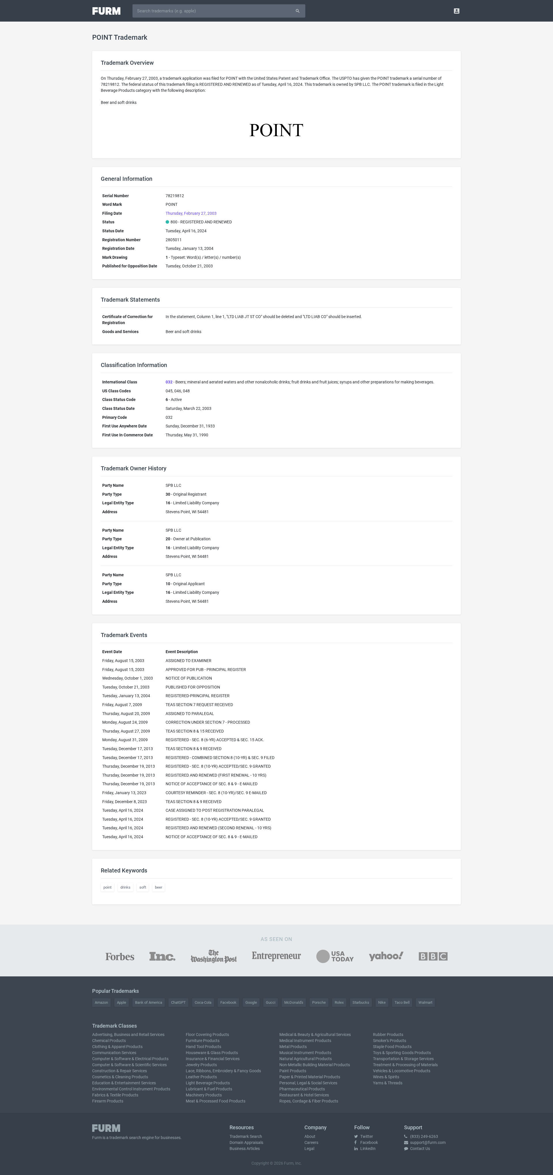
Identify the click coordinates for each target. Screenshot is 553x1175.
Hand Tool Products (203, 1046)
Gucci (270, 1002)
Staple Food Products (392, 1046)
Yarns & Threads (387, 1083)
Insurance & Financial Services (213, 1058)
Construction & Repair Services (119, 1070)
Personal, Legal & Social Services (308, 1083)
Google (251, 1002)
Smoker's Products (389, 1040)
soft (142, 887)
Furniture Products (202, 1040)
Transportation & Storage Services (403, 1058)
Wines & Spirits (386, 1077)
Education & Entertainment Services (124, 1083)
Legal (309, 1148)
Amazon (101, 1002)
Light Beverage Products (208, 1083)
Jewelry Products (201, 1064)
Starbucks (361, 1002)
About (309, 1136)
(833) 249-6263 (423, 1136)
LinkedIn (367, 1148)
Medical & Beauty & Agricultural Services (315, 1034)
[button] (457, 11)
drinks (125, 887)
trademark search (125, 1137)
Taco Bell (402, 1002)
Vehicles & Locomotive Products (401, 1070)
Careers (311, 1142)
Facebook (228, 1002)
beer (158, 887)
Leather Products (201, 1077)
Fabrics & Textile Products (115, 1095)
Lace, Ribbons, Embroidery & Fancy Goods (223, 1070)
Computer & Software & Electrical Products (130, 1058)
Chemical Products (109, 1040)
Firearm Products (107, 1101)
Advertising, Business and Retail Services (128, 1034)
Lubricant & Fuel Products (209, 1089)
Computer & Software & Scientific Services (129, 1064)
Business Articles (245, 1148)
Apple (121, 1002)
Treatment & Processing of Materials (405, 1064)
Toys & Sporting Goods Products (402, 1052)
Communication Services (114, 1052)
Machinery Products (204, 1095)
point (107, 887)
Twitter (366, 1136)
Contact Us (419, 1148)
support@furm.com (427, 1142)
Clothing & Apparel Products (117, 1046)
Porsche (319, 1002)
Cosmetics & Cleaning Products (120, 1077)
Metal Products (293, 1046)
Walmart (425, 1002)
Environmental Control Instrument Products (131, 1089)
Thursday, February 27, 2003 (191, 213)
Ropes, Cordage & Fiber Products (308, 1101)
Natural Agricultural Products (305, 1058)
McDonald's (293, 1002)
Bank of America (148, 1002)
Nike (382, 1002)
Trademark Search (246, 1136)
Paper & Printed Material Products (309, 1077)
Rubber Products (388, 1034)
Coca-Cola (203, 1002)
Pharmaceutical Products (302, 1089)
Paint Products (292, 1070)
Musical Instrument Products (305, 1052)
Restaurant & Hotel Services (304, 1095)
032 (169, 382)
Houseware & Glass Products (212, 1052)
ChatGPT (178, 1002)
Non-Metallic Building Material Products (314, 1064)
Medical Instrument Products (305, 1040)
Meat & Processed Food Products (215, 1101)
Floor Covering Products (207, 1034)
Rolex (339, 1002)
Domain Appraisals (246, 1142)
